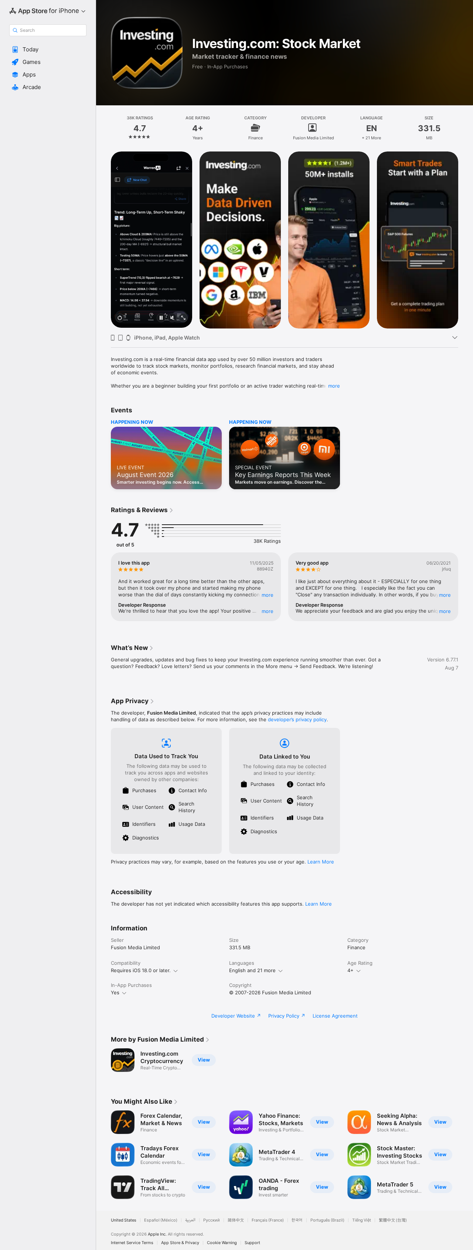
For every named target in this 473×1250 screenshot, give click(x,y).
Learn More (320, 862)
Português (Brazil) (327, 1220)
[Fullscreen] (183, 318)
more (334, 386)
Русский (211, 1220)
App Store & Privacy (180, 1243)
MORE (267, 595)
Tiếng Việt (361, 1220)
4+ (350, 970)
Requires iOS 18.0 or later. (141, 970)
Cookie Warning (222, 1243)
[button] (48, 49)
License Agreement (335, 1016)
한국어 (297, 1220)
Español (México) (160, 1220)
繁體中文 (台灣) (393, 1220)
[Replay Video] (119, 318)
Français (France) (268, 1220)
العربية (190, 1220)
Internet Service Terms (132, 1243)
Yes (115, 992)
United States (123, 1220)
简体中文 (236, 1220)
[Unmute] (172, 318)
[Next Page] (465, 239)
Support (252, 1243)
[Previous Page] (103, 239)
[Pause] (161, 318)
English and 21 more (252, 970)
